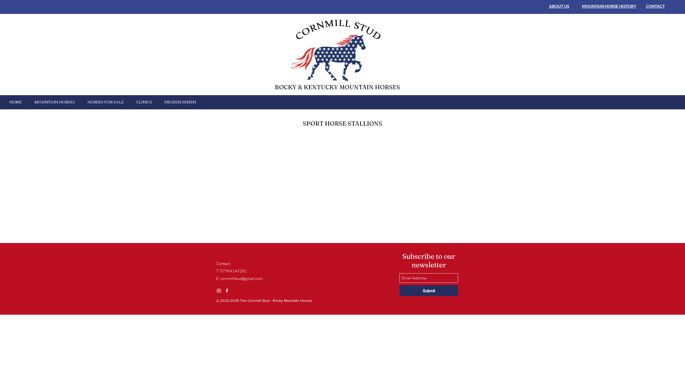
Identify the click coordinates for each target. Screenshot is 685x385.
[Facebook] (227, 290)
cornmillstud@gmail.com (241, 278)
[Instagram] (219, 290)
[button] (54, 102)
